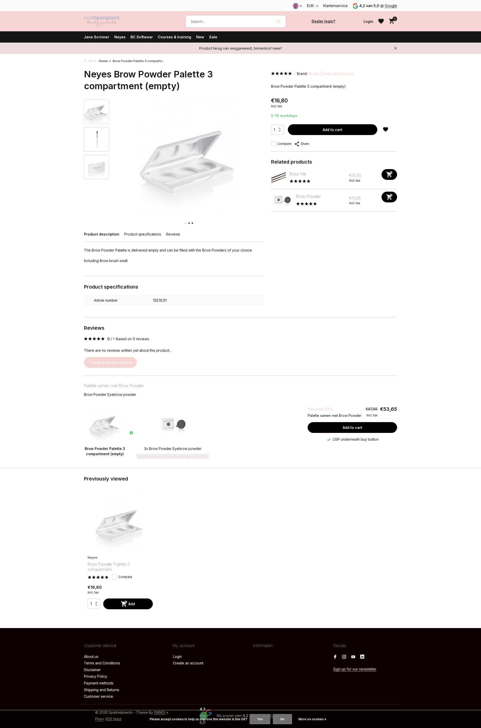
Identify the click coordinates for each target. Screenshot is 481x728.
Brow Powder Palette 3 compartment (109, 567)
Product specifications (142, 234)
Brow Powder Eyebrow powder (110, 394)
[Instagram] (344, 657)
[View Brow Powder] (281, 200)
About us (91, 656)
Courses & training (174, 37)
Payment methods (98, 683)
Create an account (188, 663)
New (200, 37)
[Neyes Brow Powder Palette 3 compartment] (120, 524)
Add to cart (332, 130)
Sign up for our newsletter (354, 669)
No (282, 719)
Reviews (173, 234)
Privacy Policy (95, 676)
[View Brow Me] (278, 177)
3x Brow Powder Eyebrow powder (172, 448)
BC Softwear (142, 37)
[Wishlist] (381, 21)
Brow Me (298, 173)
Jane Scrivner (96, 37)
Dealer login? (323, 21)
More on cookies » (312, 719)
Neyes (120, 37)
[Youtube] (353, 657)
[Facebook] (335, 657)
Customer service (98, 696)
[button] (185, 223)
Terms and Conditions (102, 663)
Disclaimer (92, 670)
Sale (213, 37)
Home (103, 61)
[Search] (278, 21)
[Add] (389, 174)
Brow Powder (308, 196)
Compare (284, 144)
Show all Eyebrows (338, 73)
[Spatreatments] (109, 21)
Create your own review (110, 362)
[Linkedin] (362, 657)
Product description (101, 234)
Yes (260, 719)
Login (177, 656)
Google (391, 6)
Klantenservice (335, 6)
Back (92, 61)
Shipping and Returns (101, 690)
